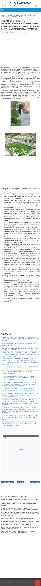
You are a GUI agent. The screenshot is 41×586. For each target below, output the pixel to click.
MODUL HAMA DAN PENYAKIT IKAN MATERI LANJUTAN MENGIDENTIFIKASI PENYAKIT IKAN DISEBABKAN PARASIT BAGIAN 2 (20, 338)
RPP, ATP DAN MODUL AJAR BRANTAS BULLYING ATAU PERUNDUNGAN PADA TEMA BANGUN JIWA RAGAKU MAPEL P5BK (20, 509)
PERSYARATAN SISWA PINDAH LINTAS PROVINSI (14, 496)
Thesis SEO (33, 583)
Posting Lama (35, 482)
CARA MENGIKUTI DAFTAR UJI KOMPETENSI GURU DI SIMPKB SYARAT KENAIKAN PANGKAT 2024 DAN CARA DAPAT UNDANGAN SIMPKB (19, 423)
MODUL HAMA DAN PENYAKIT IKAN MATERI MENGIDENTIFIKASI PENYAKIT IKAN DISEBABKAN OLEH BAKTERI (18, 532)
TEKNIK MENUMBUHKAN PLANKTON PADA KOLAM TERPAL (17, 524)
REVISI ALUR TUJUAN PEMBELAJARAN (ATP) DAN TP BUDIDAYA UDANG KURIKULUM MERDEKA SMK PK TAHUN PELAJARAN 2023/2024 (20, 354)
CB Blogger (19, 583)
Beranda (20, 482)
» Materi (2, 33)
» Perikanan (7, 33)
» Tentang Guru (23, 33)
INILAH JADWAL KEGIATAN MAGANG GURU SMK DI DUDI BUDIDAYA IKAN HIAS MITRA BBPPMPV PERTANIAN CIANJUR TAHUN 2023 (20, 377)
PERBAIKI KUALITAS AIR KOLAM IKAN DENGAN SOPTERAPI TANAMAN (20, 521)
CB (0, 585)
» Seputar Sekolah (15, 33)
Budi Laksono (20, 3)
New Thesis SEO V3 (5, 583)
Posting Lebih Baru (7, 482)
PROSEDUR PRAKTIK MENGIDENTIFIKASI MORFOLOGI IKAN (17, 518)
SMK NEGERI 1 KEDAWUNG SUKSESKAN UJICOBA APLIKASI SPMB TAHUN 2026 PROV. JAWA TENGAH (18, 389)
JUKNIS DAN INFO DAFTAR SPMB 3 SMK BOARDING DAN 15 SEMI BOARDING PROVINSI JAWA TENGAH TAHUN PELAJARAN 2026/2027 (20, 395)
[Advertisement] (20, 50)
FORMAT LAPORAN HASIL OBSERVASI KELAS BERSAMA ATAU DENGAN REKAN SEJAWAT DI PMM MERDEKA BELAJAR (20, 417)
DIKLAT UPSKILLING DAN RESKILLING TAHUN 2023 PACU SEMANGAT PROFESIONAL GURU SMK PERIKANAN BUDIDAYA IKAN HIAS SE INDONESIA (20, 384)
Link (34, 581)
